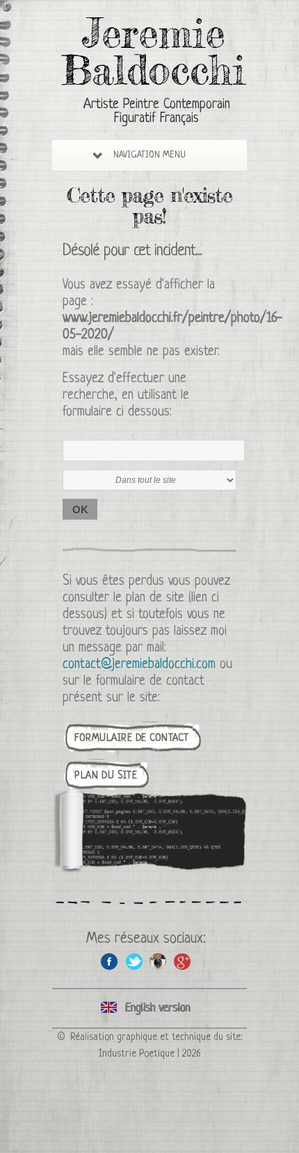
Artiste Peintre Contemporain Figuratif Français (156, 112)
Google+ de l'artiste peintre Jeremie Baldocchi (182, 961)
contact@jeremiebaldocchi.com (139, 665)
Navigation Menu (149, 155)
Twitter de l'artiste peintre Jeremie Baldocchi (134, 961)
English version (149, 1008)
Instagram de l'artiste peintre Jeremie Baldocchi (158, 961)
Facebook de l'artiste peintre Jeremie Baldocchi (109, 961)
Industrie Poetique (137, 1053)
